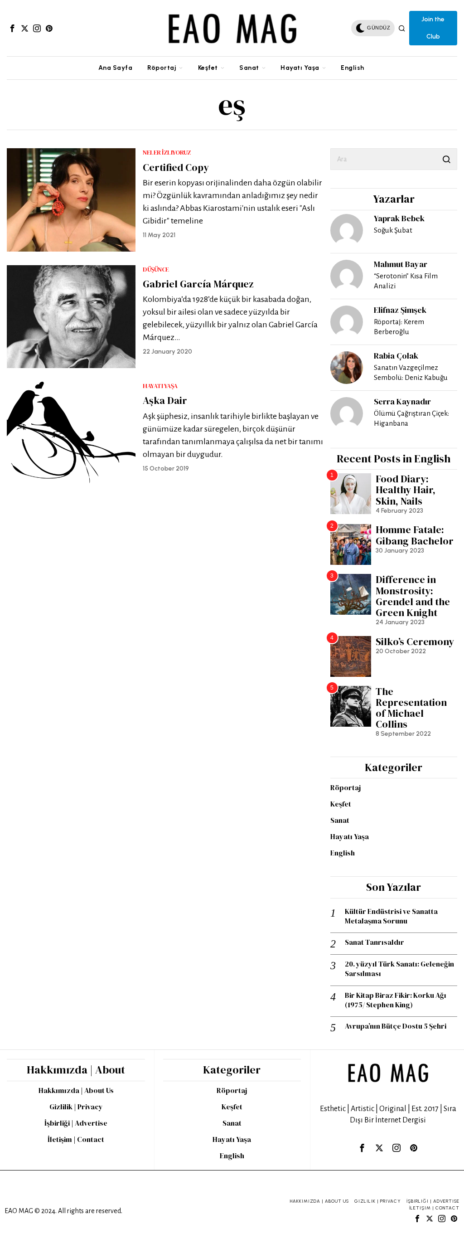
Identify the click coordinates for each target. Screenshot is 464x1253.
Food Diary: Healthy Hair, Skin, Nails (405, 489)
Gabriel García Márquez (198, 283)
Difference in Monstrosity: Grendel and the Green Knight (413, 596)
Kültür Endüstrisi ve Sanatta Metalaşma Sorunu (391, 916)
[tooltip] (12, 28)
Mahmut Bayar (400, 264)
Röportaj (345, 787)
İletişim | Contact (76, 1139)
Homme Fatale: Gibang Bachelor (415, 535)
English (342, 853)
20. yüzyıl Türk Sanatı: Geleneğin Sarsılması (399, 968)
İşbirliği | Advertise (75, 1123)
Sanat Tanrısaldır (374, 942)
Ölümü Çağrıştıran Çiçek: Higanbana (411, 418)
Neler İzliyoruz (167, 152)
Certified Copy (176, 167)
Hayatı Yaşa (160, 386)
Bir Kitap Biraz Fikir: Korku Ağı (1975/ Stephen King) (395, 1000)
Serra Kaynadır (402, 401)
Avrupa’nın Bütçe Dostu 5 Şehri (395, 1026)
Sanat (339, 820)
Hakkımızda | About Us (76, 1090)
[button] (446, 159)
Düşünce (156, 269)
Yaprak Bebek (399, 218)
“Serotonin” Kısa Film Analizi (406, 281)
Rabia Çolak (396, 355)
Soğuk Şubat (393, 230)
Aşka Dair (165, 400)
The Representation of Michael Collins (411, 708)
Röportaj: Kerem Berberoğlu (399, 326)
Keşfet (340, 804)
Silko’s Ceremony (415, 641)
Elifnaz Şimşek (400, 310)
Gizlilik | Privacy (76, 1107)
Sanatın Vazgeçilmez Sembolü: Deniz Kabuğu (411, 372)
